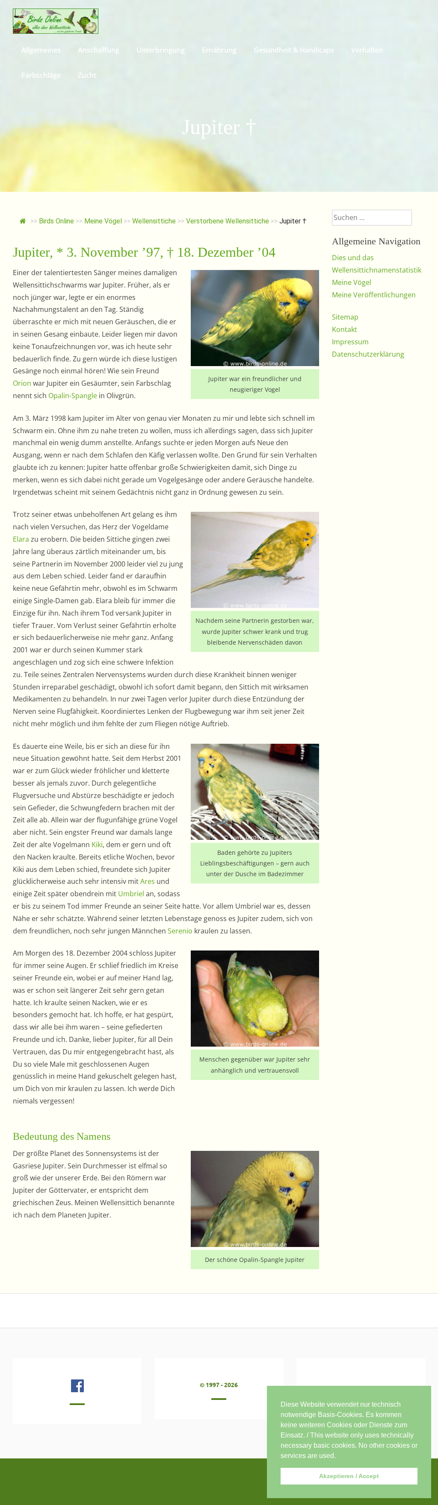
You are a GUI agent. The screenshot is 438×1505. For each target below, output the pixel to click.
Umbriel (131, 893)
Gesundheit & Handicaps (294, 50)
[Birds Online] (55, 31)
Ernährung (219, 50)
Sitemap (345, 317)
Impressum (350, 341)
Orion (22, 383)
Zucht (87, 75)
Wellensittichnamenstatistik (376, 270)
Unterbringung (160, 50)
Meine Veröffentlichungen (374, 294)
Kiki (97, 844)
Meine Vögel (351, 282)
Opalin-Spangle (72, 395)
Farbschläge (41, 75)
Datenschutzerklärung (368, 354)
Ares (147, 881)
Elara (21, 539)
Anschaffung (98, 50)
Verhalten (367, 50)
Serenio (180, 931)
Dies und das (353, 257)
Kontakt (344, 329)
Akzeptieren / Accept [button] (349, 1476)
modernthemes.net (112, 1481)
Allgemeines (41, 50)
